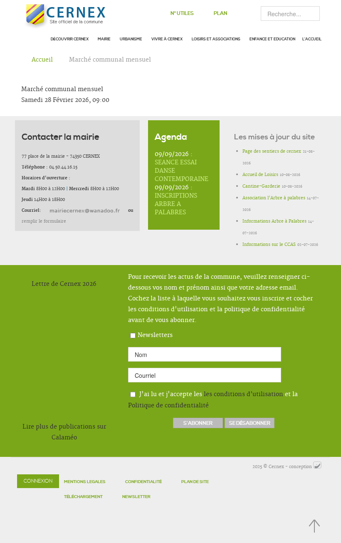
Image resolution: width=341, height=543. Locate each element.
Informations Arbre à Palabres (274, 221)
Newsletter (136, 496)
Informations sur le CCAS (269, 244)
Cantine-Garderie (261, 186)
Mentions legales (85, 481)
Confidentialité (143, 481)
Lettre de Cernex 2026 (64, 284)
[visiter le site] (317, 466)
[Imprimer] (317, 89)
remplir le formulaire (44, 221)
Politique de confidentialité (168, 405)
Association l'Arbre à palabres (273, 198)
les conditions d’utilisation (243, 394)
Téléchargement (83, 496)
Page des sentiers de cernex (271, 151)
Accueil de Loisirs (260, 174)
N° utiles (182, 13)
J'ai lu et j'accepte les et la (213, 400)
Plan (220, 13)
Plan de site (195, 481)
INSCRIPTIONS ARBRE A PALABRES (176, 204)
